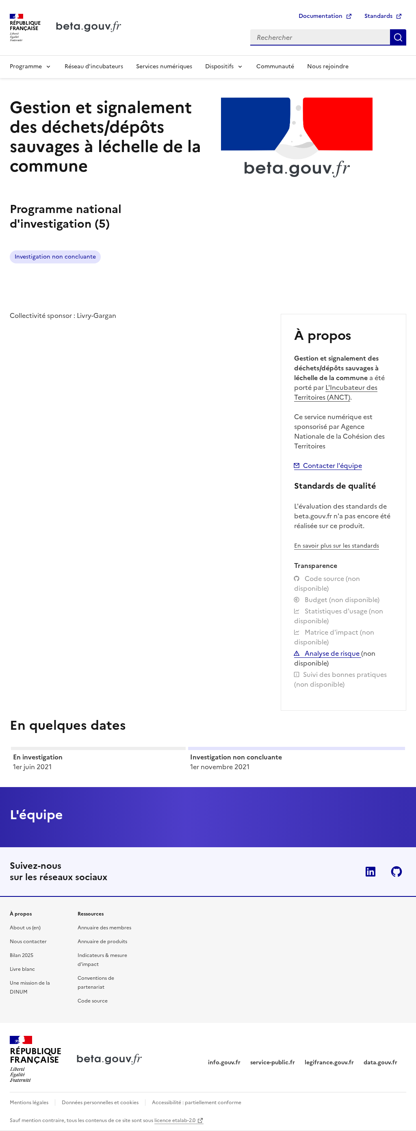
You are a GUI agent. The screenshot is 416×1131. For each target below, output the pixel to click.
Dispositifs (219, 66)
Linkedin (370, 871)
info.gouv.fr (224, 1062)
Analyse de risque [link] (332, 653)
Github (396, 871)
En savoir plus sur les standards (336, 546)
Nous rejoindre (328, 66)
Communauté (275, 66)
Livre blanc (22, 969)
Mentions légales (29, 1102)
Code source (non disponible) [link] (327, 583)
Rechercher (398, 37)
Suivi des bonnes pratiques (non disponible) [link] (340, 679)
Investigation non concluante (55, 256)
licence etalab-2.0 (174, 1120)
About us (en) (25, 927)
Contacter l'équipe (332, 465)
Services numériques (164, 66)
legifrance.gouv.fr (329, 1062)
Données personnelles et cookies (100, 1102)
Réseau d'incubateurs (94, 66)
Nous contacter (28, 941)
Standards (378, 16)
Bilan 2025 (21, 955)
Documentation (320, 16)
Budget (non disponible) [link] (341, 600)
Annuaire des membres (104, 927)
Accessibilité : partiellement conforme (196, 1102)
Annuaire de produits (102, 941)
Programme (26, 66)
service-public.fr (272, 1062)
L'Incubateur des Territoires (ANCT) (335, 392)
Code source (93, 1001)
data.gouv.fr (380, 1062)
